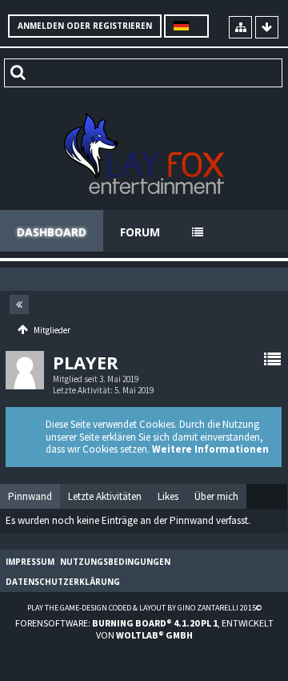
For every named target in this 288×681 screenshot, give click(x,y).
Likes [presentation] (168, 496)
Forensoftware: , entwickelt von (144, 629)
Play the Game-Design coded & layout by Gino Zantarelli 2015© (144, 607)
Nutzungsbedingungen (115, 561)
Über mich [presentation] (216, 496)
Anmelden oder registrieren (85, 25)
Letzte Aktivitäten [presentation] (105, 496)
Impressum (30, 561)
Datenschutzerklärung (63, 581)
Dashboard (51, 232)
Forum (140, 232)
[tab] (30, 497)
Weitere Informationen (210, 449)
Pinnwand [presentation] (30, 496)
